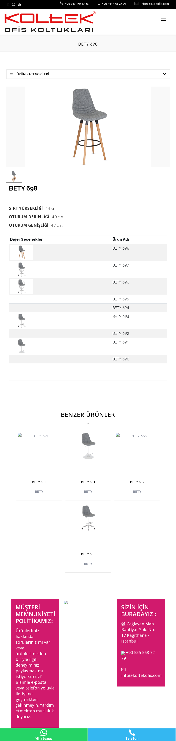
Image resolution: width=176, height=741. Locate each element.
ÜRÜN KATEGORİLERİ (32, 74)
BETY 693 (88, 554)
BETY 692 (137, 482)
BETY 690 (39, 482)
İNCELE (41, 466)
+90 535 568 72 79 (114, 3)
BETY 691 (88, 482)
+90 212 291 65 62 (77, 3)
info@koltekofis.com (141, 675)
